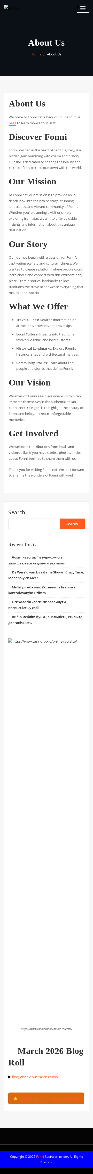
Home (36, 54)
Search (16, 512)
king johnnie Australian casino (35, 1076)
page (12, 123)
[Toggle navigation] (83, 8)
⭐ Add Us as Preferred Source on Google (46, 1098)
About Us (54, 54)
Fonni (40, 1156)
